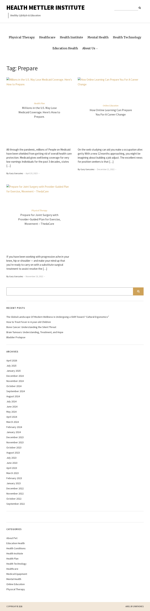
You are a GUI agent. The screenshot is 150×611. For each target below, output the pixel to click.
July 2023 (11, 457)
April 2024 (11, 416)
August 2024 (13, 396)
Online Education (111, 105)
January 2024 (13, 432)
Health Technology (127, 37)
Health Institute (71, 37)
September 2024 (15, 391)
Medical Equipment (16, 574)
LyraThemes (138, 606)
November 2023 (15, 442)
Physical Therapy (22, 37)
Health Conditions (16, 548)
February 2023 (14, 478)
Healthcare (47, 37)
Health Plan (39, 103)
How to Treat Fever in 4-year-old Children (28, 322)
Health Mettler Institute (45, 7)
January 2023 (13, 483)
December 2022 (15, 488)
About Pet (11, 538)
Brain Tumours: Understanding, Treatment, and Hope (34, 332)
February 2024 (14, 427)
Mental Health (97, 37)
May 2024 (11, 411)
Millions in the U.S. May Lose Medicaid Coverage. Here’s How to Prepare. (39, 112)
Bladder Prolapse (15, 337)
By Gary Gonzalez (14, 173)
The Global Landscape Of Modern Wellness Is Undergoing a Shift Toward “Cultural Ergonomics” (57, 316)
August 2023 (13, 452)
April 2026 (11, 360)
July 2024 (11, 401)
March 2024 (12, 422)
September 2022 (15, 503)
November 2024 (15, 381)
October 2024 (13, 386)
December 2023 (15, 437)
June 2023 (11, 462)
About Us (88, 48)
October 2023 (13, 447)
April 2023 (11, 468)
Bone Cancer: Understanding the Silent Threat (31, 327)
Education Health (65, 48)
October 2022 (13, 498)
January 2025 (13, 370)
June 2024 (11, 406)
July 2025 (11, 365)
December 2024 (15, 375)
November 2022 (15, 493)
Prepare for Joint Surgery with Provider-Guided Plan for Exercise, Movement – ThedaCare (39, 219)
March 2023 (12, 473)
